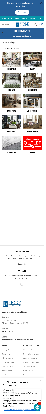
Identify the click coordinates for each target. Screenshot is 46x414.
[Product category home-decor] (11, 124)
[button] (42, 33)
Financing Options (31, 354)
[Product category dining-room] (32, 83)
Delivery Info (29, 350)
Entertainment (8, 362)
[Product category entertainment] (32, 103)
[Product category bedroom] (11, 83)
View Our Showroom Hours (14, 312)
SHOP (4, 345)
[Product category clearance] (32, 145)
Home (4, 42)
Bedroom (6, 354)
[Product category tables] (32, 62)
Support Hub (28, 375)
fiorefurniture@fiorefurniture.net (17, 339)
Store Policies (29, 366)
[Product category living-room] (11, 62)
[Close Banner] (41, 2)
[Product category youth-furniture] (32, 124)
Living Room (7, 350)
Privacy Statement (31, 362)
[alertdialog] (22, 8)
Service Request (30, 358)
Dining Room (7, 358)
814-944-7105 (8, 331)
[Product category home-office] (11, 103)
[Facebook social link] (40, 18)
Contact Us (28, 370)
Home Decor (7, 370)
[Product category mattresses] (11, 145)
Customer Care (31, 345)
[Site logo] (22, 24)
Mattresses (6, 375)
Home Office (7, 366)
